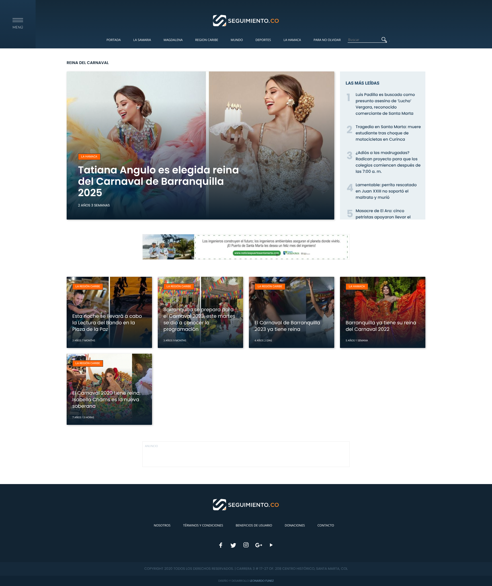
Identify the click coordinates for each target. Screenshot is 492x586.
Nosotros (162, 525)
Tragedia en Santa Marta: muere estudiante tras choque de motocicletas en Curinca (388, 133)
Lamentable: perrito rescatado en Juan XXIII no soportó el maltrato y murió (386, 191)
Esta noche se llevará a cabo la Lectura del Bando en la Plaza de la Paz (107, 323)
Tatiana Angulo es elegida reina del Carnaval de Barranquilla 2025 (158, 181)
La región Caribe (87, 286)
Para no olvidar (327, 40)
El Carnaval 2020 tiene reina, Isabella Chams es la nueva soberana (106, 399)
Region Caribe (206, 40)
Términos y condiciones (203, 525)
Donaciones (295, 525)
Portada (113, 40)
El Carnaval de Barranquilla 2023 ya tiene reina (287, 326)
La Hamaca (292, 40)
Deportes (263, 40)
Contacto (325, 525)
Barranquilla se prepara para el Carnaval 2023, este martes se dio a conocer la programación (199, 319)
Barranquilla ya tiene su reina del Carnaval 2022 (381, 326)
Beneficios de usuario (254, 525)
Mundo (237, 40)
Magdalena (173, 40)
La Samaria (142, 40)
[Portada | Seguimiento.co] (246, 20)
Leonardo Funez (262, 581)
